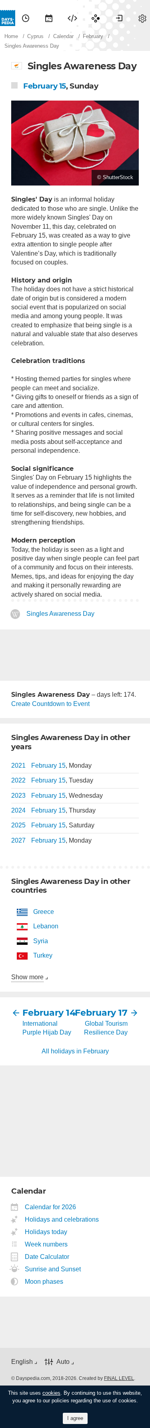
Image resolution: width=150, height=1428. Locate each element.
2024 (18, 810)
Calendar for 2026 (50, 1207)
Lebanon (45, 926)
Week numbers (46, 1244)
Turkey (42, 955)
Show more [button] (27, 977)
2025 (18, 825)
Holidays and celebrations (62, 1219)
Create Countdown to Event (50, 703)
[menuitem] (25, 18)
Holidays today (46, 1231)
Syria (40, 941)
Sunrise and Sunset (53, 1269)
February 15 (44, 86)
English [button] (22, 1361)
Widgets (72, 18)
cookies (51, 1393)
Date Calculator (47, 1256)
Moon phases (44, 1281)
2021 (18, 765)
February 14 (48, 1012)
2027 (18, 840)
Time (25, 18)
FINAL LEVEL (119, 1378)
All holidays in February (75, 1051)
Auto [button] (63, 1361)
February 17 (101, 1012)
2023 (18, 795)
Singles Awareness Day (60, 613)
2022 (18, 780)
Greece (43, 911)
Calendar (48, 18)
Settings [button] (142, 18)
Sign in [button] (119, 18)
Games (95, 18)
